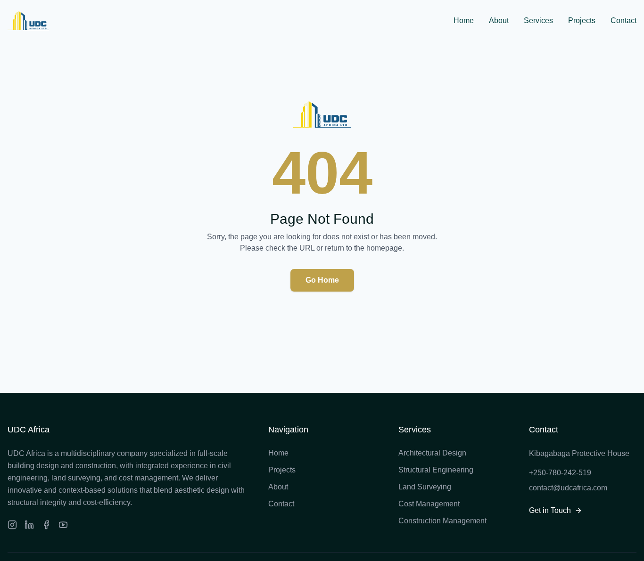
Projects (581, 20)
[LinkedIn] (29, 524)
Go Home (322, 280)
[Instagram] (12, 524)
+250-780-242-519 (560, 473)
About (499, 20)
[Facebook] (46, 524)
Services (538, 20)
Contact (623, 20)
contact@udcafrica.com (568, 488)
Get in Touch (550, 510)
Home (464, 20)
